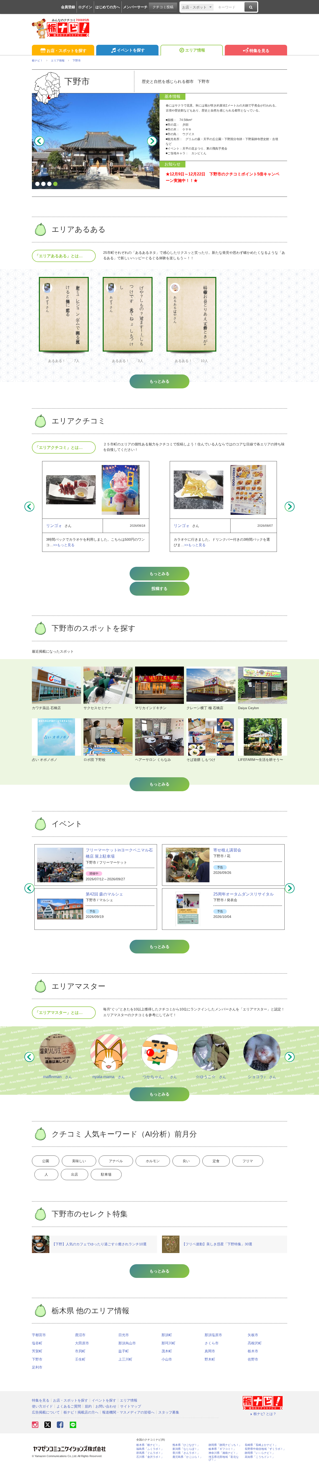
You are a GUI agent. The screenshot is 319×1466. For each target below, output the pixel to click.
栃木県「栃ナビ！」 (148, 1445)
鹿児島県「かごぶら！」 (187, 1457)
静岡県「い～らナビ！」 (260, 1453)
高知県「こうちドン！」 (260, 1457)
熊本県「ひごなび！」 (186, 1445)
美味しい (79, 1161)
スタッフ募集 (168, 1412)
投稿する (159, 588)
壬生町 (80, 1359)
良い (186, 1161)
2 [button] (43, 184)
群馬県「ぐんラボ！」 (150, 1453)
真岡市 (210, 1351)
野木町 (210, 1359)
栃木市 (253, 1351)
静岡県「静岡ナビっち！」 (225, 1445)
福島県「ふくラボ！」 (150, 1449)
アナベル (116, 1161)
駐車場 (106, 1174)
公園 (45, 1161)
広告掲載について (46, 1412)
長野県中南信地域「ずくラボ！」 (265, 1449)
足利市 (37, 1367)
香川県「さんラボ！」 (186, 1453)
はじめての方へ (107, 7)
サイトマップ (130, 1406)
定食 (216, 1161)
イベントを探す (131, 50)
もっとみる (159, 574)
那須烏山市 (127, 1343)
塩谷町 (37, 1343)
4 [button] (55, 184)
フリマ (247, 1161)
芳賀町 (37, 1351)
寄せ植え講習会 (227, 850)
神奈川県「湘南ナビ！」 (224, 1453)
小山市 (166, 1359)
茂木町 (166, 1351)
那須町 (166, 1335)
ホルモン (153, 1161)
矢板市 (253, 1335)
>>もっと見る (64, 545)
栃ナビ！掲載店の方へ (81, 1412)
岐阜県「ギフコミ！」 (222, 1449)
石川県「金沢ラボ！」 (150, 1457)
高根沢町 (255, 1343)
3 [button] (49, 184)
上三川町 (125, 1359)
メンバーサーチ (135, 7)
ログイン (85, 7)
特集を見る (259, 51)
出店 (74, 1174)
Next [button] (152, 141)
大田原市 (82, 1343)
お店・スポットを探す (66, 51)
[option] (96, 141)
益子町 (123, 1351)
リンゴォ (54, 526)
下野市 (37, 1359)
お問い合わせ (105, 1406)
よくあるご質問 (69, 1406)
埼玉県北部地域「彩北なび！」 (224, 1458)
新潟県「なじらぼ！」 (186, 1449)
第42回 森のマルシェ (104, 894)
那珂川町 (168, 1343)
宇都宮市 (39, 1335)
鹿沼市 (80, 1335)
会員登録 (68, 7)
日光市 (123, 1335)
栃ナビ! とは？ (264, 1414)
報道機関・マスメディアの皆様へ (128, 1412)
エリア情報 (195, 50)
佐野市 (253, 1359)
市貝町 (80, 1351)
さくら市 (212, 1343)
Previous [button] (39, 141)
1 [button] (37, 184)
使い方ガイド (42, 1406)
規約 (88, 1406)
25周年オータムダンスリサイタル (243, 894)
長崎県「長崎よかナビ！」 (261, 1445)
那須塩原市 (213, 1335)
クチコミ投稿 (163, 7)
